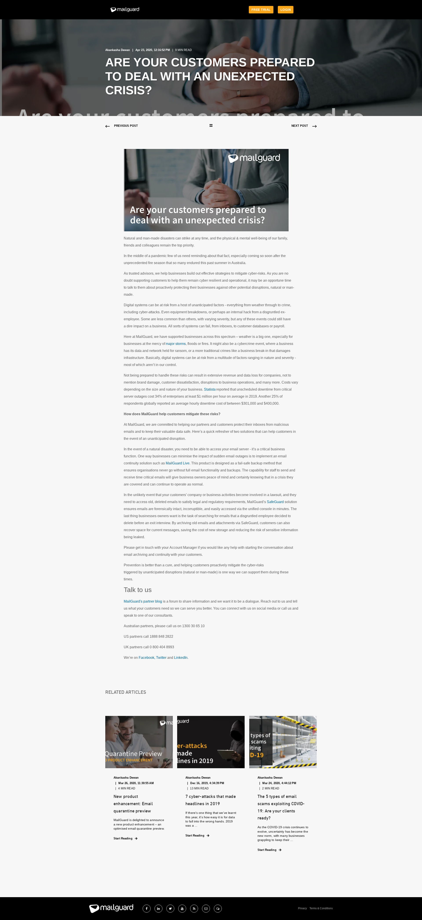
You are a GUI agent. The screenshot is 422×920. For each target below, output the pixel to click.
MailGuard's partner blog (143, 601)
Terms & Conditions (321, 908)
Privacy (302, 908)
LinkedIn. (181, 657)
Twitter (161, 657)
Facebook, (147, 657)
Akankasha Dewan (117, 50)
